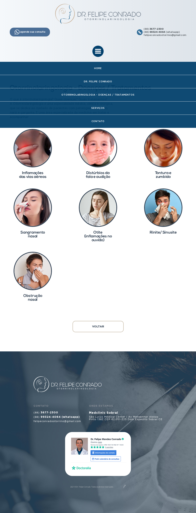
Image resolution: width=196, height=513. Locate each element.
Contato (98, 121)
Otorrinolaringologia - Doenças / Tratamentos (97, 95)
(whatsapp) (164, 32)
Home (98, 68)
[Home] (98, 14)
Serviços (98, 108)
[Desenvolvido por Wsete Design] (124, 486)
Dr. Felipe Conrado (98, 81)
